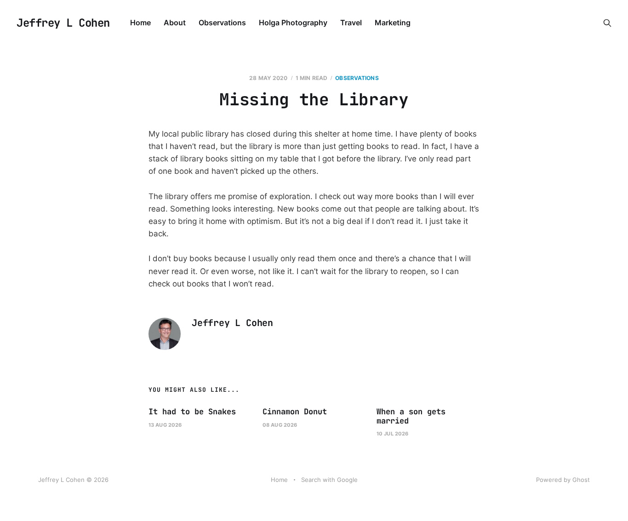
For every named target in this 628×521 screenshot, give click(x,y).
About (175, 22)
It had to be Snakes (192, 411)
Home (140, 22)
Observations (222, 22)
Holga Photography (293, 22)
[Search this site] (607, 23)
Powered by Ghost (563, 479)
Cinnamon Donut (295, 411)
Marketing (393, 22)
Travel (351, 22)
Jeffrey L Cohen (63, 23)
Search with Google (329, 479)
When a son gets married (411, 416)
